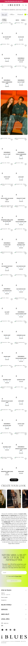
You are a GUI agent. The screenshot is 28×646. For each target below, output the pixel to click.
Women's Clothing (4, 20)
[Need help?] (26, 614)
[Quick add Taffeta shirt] (16, 420)
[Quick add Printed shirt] (2, 331)
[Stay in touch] (26, 590)
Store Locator (4, 597)
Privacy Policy (18, 576)
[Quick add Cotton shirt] (16, 54)
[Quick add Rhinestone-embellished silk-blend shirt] (2, 217)
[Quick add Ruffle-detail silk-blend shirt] (2, 196)
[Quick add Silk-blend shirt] (2, 33)
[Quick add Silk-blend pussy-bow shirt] (2, 264)
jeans (9, 539)
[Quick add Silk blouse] (16, 33)
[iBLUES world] (26, 605)
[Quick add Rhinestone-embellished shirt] (2, 469)
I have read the (15, 576)
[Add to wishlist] (11, 24)
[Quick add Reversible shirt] (16, 239)
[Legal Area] (26, 619)
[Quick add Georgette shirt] (16, 376)
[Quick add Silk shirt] (2, 308)
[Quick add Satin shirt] (16, 173)
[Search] (23, 5)
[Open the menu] (2, 5)
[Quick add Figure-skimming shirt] (16, 216)
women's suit (7, 521)
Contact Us (3, 600)
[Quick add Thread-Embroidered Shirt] (2, 78)
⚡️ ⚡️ (14, 1)
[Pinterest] (10, 630)
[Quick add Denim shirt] (16, 468)
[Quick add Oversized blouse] (16, 331)
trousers (4, 539)
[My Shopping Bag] (26, 5)
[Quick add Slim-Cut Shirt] (16, 76)
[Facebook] (6, 630)
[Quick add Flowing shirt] (2, 239)
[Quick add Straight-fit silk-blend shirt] (2, 399)
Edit (2, 625)
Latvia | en (6, 623)
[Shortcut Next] (25, 14)
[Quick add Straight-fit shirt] (16, 195)
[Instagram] (2, 630)
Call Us (3, 593)
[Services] (26, 609)
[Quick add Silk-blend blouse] (16, 262)
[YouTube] (14, 630)
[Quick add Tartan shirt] (2, 173)
